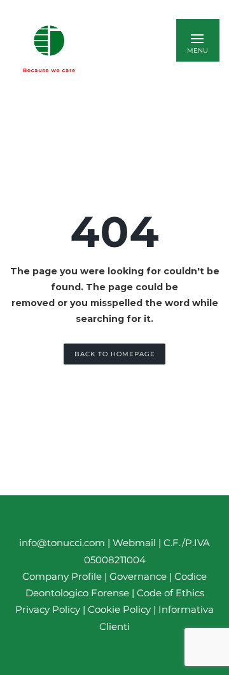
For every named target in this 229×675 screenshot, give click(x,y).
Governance (139, 576)
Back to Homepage (114, 354)
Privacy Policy (47, 609)
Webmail (134, 543)
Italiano (125, 48)
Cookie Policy (119, 609)
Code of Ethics (170, 593)
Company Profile (62, 576)
